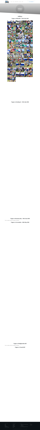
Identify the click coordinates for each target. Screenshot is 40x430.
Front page (14, 424)
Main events (14, 426)
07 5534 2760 (22, 425)
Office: (31, 1)
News (13, 427)
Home (5, 424)
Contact (5, 425)
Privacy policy (6, 426)
